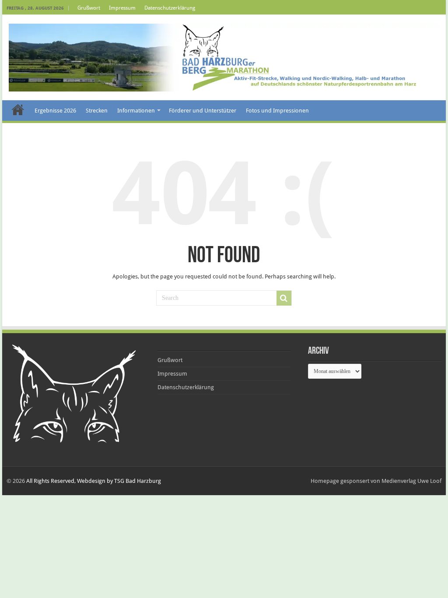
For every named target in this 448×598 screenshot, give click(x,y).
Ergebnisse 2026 (55, 110)
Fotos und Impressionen (277, 110)
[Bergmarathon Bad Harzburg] (224, 56)
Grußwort (88, 8)
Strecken (97, 110)
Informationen (136, 110)
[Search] (283, 298)
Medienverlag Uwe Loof (411, 481)
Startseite (18, 109)
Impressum (122, 8)
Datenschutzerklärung (169, 8)
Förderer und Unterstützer (202, 110)
